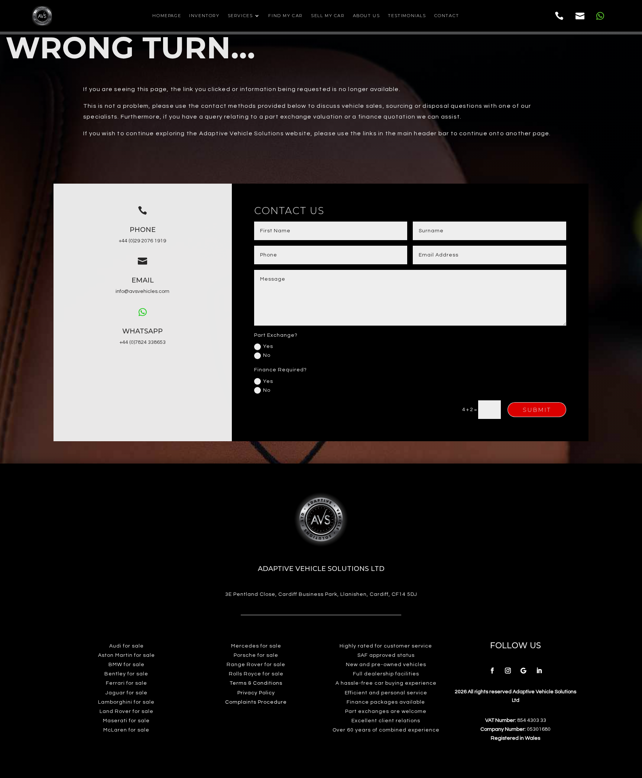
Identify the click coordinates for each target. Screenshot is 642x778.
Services (240, 15)
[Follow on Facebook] (492, 671)
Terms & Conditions (256, 683)
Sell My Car (328, 15)
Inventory (204, 15)
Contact (446, 15)
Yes (268, 346)
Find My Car (285, 15)
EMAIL (143, 280)
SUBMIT (537, 409)
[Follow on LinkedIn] (539, 671)
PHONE (143, 230)
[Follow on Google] (523, 671)
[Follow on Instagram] (508, 671)
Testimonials (407, 15)
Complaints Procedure (256, 702)
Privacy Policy (256, 692)
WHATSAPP (142, 331)
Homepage (166, 15)
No (266, 355)
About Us (366, 15)
